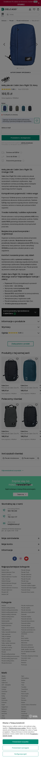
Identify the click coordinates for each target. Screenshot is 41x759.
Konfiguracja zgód (20, 754)
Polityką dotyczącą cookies (17, 728)
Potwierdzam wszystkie (20, 742)
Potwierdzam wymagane (20, 748)
